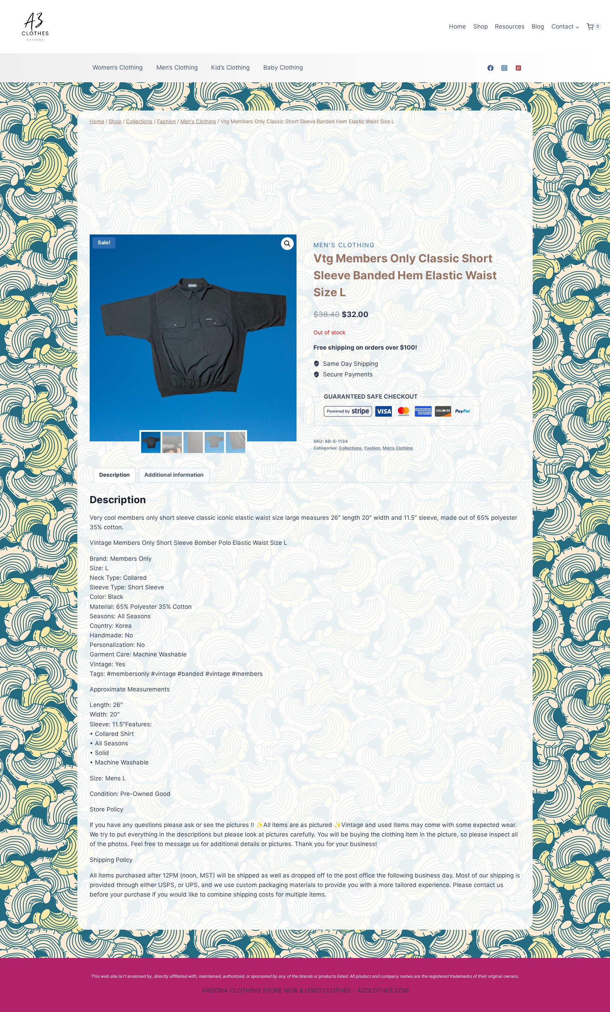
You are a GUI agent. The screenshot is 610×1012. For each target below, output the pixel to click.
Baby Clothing (283, 67)
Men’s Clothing (177, 67)
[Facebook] (491, 68)
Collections (350, 448)
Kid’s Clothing (230, 67)
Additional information (174, 474)
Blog (538, 26)
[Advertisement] (305, 180)
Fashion (372, 448)
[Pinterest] (518, 68)
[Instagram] (504, 68)
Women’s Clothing (117, 67)
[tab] (115, 475)
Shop (480, 26)
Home (457, 26)
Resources (510, 26)
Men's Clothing (344, 245)
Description (114, 474)
